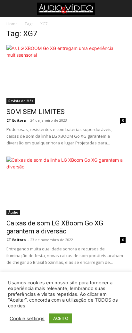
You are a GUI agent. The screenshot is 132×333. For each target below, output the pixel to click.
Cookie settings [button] (27, 318)
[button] (10, 8)
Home (12, 24)
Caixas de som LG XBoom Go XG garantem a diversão (54, 227)
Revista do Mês (20, 101)
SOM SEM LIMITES (35, 112)
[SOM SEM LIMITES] (66, 74)
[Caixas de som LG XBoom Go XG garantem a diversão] (66, 186)
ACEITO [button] (60, 318)
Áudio (13, 212)
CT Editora (16, 120)
